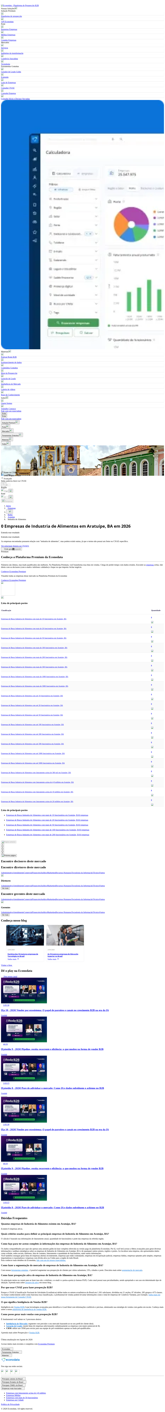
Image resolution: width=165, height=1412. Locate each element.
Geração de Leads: (14, 1326)
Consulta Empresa (8, 93)
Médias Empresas (8, 35)
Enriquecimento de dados (11, 362)
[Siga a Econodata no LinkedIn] (8, 1373)
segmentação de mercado (132, 1270)
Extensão (5, 77)
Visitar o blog (7, 965)
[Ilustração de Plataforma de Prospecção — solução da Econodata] (82, 225)
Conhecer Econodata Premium (13, 571)
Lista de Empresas (8, 82)
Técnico (96, 873)
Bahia (10, 515)
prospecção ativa (32, 1282)
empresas (150, 565)
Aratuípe (11, 517)
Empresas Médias (13, 1395)
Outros (102, 873)
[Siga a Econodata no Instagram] (3, 1373)
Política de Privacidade (10, 1404)
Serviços (4, 48)
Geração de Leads (8, 379)
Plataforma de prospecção (11, 16)
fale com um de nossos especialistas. (51, 1260)
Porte (3, 494)
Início (8, 506)
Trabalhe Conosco (8, 409)
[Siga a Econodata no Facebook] (12, 1373)
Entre (4, 414)
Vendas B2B (19, 1307)
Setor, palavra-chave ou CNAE (13, 481)
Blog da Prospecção (9, 373)
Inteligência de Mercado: (17, 1324)
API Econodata (7, 22)
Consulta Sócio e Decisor (11, 99)
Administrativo (7, 873)
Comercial (28, 873)
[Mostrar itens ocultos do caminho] (9, 511)
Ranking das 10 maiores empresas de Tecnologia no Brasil (23, 955)
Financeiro (36, 873)
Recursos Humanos (63, 873)
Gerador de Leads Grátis (11, 72)
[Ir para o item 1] (2, 1096)
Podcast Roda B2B (9, 357)
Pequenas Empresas (9, 29)
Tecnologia (5, 64)
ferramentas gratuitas (19, 1270)
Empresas (12, 508)
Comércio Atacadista (9, 59)
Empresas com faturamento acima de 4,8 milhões (26, 1393)
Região (4, 487)
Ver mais (5, 888)
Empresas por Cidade (15, 1400)
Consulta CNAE (8, 88)
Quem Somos (6, 403)
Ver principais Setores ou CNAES (15, 546)
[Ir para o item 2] (4, 1096)
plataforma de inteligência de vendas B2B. (29, 1309)
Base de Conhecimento (10, 395)
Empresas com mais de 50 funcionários (22, 1398)
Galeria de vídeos (8, 389)
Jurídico (44, 873)
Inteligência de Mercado (11, 384)
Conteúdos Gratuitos (9, 368)
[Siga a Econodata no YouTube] (17, 1373)
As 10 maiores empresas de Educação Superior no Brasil (63, 955)
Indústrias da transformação (12, 53)
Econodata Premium (46, 1344)
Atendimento (18, 873)
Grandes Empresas (8, 40)
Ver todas (26, 99)
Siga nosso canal (10, 976)
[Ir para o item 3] (6, 1096)
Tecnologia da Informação (82, 873)
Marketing (51, 873)
